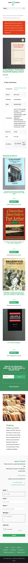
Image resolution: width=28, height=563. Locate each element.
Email (5, 498)
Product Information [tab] (10, 82)
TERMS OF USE (21, 552)
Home (4, 15)
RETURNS (20, 550)
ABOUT (19, 547)
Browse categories (14, 386)
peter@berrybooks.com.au (18, 484)
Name (5, 490)
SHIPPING (13, 550)
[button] (23, 40)
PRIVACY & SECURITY (9, 552)
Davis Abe (7, 77)
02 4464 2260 (18, 482)
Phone (5, 505)
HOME (6, 547)
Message (6, 512)
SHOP (12, 547)
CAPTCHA (5, 525)
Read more (13, 201)
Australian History (11, 15)
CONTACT (5, 550)
